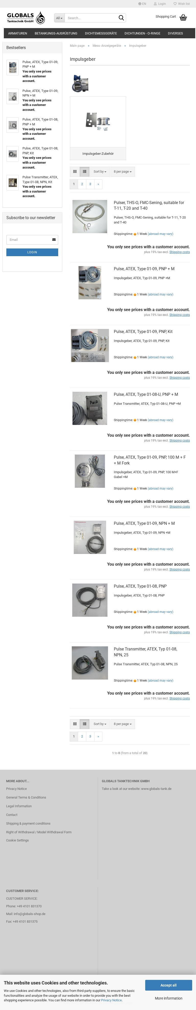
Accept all (169, 985)
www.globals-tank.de (156, 789)
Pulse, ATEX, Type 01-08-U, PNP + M (146, 394)
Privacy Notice (111, 1000)
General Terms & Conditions (26, 797)
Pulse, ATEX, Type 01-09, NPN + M (144, 523)
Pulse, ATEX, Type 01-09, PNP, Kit (143, 331)
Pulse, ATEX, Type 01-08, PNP (140, 586)
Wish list (183, 4)
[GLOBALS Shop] (26, 18)
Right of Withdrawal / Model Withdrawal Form (38, 832)
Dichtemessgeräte (101, 33)
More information (168, 998)
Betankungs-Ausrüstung (56, 33)
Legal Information (19, 806)
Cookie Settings (17, 840)
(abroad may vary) (160, 234)
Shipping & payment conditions (28, 823)
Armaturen (17, 33)
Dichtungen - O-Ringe (142, 33)
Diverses (175, 33)
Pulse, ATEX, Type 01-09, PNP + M (144, 268)
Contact (11, 815)
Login (161, 4)
